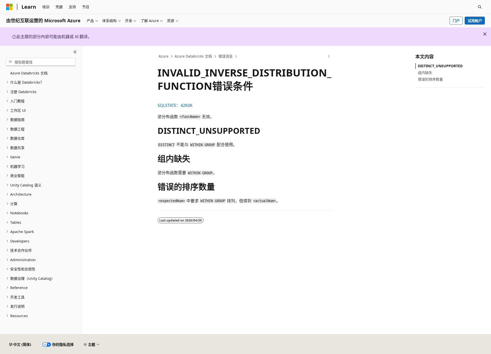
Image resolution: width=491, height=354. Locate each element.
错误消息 (225, 56)
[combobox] (40, 62)
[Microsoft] (9, 7)
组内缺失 (425, 72)
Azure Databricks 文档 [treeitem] (29, 73)
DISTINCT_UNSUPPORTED (440, 65)
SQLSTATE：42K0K (175, 105)
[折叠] (75, 52)
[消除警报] (485, 34)
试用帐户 (475, 20)
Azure (164, 56)
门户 (456, 20)
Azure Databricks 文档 (193, 56)
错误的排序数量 (430, 79)
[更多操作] (329, 56)
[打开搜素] (480, 7)
